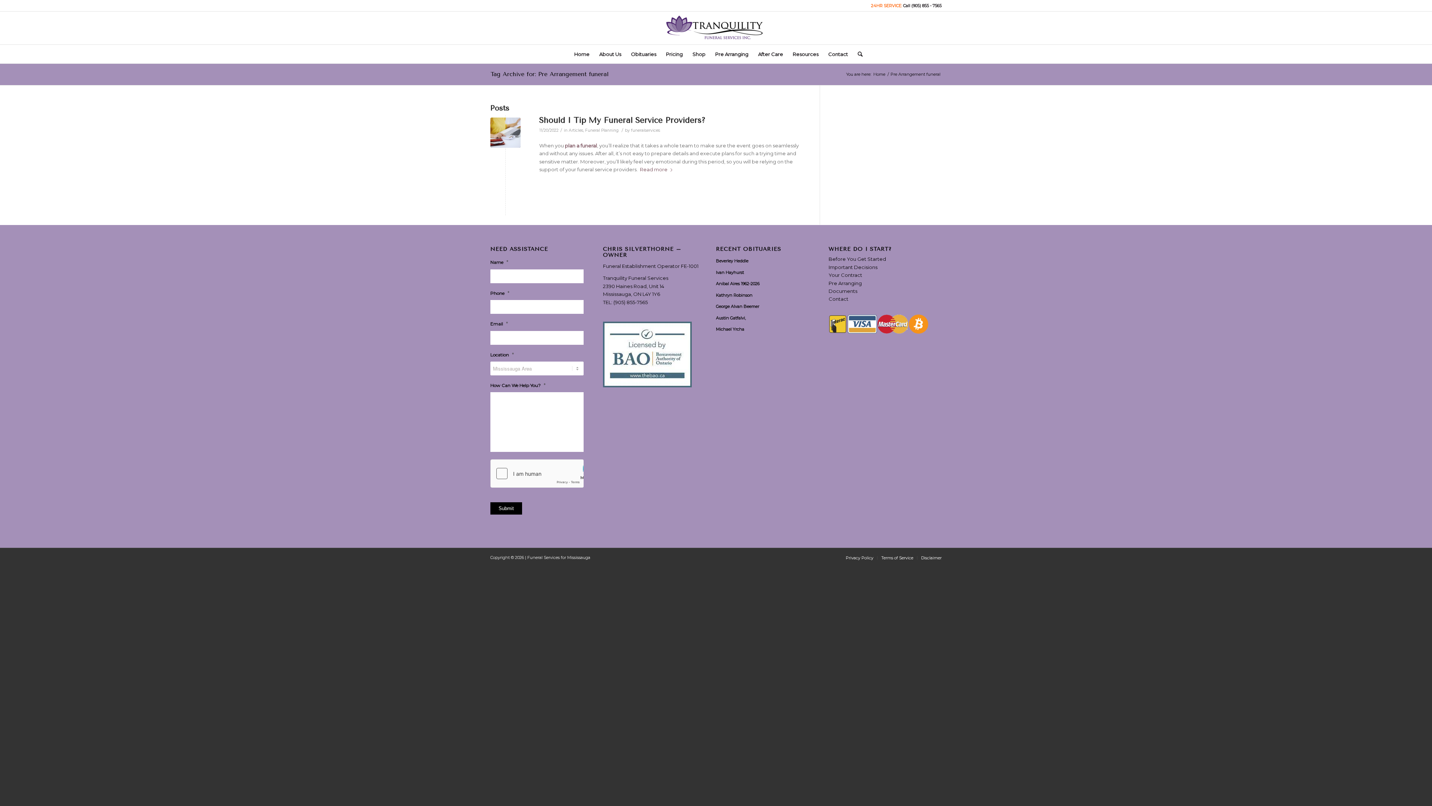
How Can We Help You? (518, 385)
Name (499, 262)
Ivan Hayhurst (730, 272)
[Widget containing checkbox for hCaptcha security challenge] (537, 473)
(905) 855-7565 (630, 302)
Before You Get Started (857, 259)
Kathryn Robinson (734, 295)
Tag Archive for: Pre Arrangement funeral (549, 74)
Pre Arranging (845, 283)
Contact (838, 299)
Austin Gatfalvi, (731, 318)
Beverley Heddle (732, 260)
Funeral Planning (602, 130)
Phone (499, 293)
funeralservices (645, 130)
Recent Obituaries (748, 249)
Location (502, 354)
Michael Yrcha (730, 329)
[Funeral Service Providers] (505, 133)
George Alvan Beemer (737, 306)
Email (499, 324)
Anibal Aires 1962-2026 (738, 283)
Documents (843, 291)
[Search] (858, 54)
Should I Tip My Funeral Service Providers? (622, 120)
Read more (654, 169)
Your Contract (845, 275)
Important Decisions (853, 267)
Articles (576, 130)
